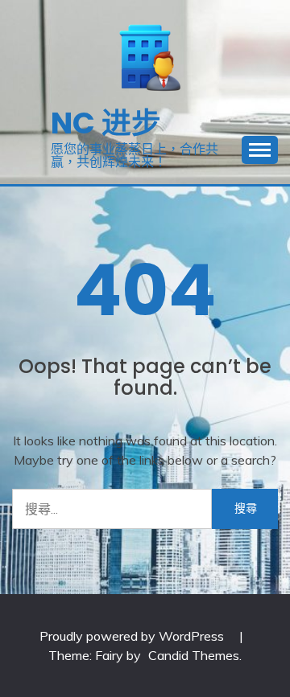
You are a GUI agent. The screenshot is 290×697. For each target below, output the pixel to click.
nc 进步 (106, 123)
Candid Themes (193, 655)
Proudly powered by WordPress (133, 636)
